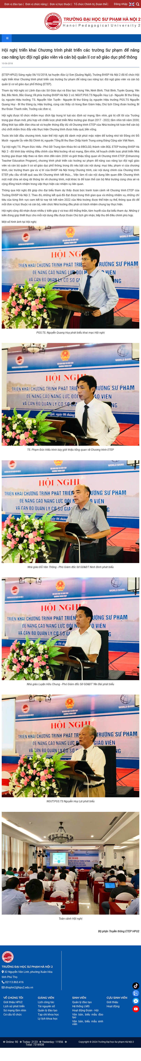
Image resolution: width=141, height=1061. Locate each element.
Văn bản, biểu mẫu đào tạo (87, 1016)
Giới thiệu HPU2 (13, 1002)
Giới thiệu (112, 1002)
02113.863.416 (14, 982)
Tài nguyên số (46, 1006)
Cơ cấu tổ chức (12, 1014)
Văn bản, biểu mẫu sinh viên (87, 1023)
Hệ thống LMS (81, 1006)
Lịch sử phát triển (14, 1006)
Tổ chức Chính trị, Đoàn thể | (91, 4)
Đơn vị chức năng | (36, 4)
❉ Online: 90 (10, 1042)
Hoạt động (113, 1006)
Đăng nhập (120, 3)
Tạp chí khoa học (48, 1014)
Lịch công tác (46, 1002)
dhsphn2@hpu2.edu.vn (19, 987)
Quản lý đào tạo (47, 1010)
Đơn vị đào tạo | (14, 4)
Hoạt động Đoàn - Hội (85, 1010)
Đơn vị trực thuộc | (61, 4)
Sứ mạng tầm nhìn (14, 1010)
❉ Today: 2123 (29, 1042)
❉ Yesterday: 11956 (51, 1042)
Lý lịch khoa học (47, 1018)
